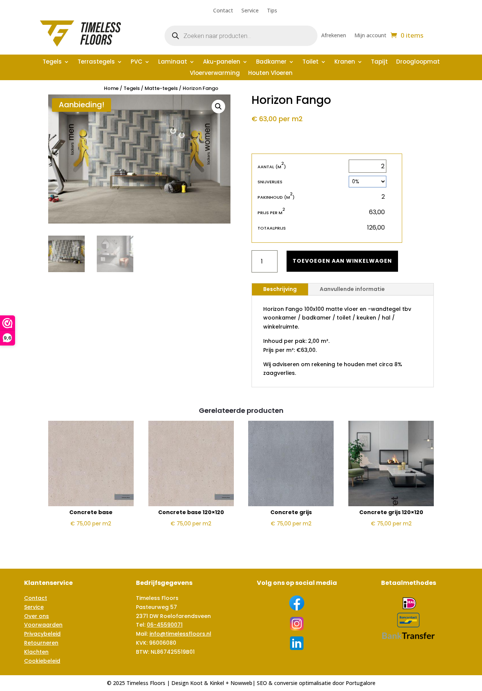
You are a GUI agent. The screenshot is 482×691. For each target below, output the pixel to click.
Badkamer (271, 62)
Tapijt (379, 62)
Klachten (36, 652)
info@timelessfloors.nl (180, 634)
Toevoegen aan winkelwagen (342, 261)
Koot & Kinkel (207, 682)
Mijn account (370, 36)
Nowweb (241, 682)
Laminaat (172, 62)
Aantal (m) (272, 166)
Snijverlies (270, 182)
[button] (218, 106)
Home (111, 88)
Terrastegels (96, 62)
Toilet (310, 62)
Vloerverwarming (215, 73)
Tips (272, 11)
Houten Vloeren (270, 73)
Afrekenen (333, 36)
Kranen (344, 62)
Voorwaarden (43, 625)
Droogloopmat (418, 62)
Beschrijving (280, 289)
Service (250, 11)
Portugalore (360, 682)
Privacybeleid (42, 634)
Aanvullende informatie (352, 289)
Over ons (36, 616)
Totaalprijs (272, 228)
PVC (136, 62)
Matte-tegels (161, 88)
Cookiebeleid (42, 661)
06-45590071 (165, 625)
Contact (223, 11)
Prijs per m (271, 212)
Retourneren (41, 643)
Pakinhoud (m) (276, 197)
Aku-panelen (221, 62)
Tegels (52, 62)
